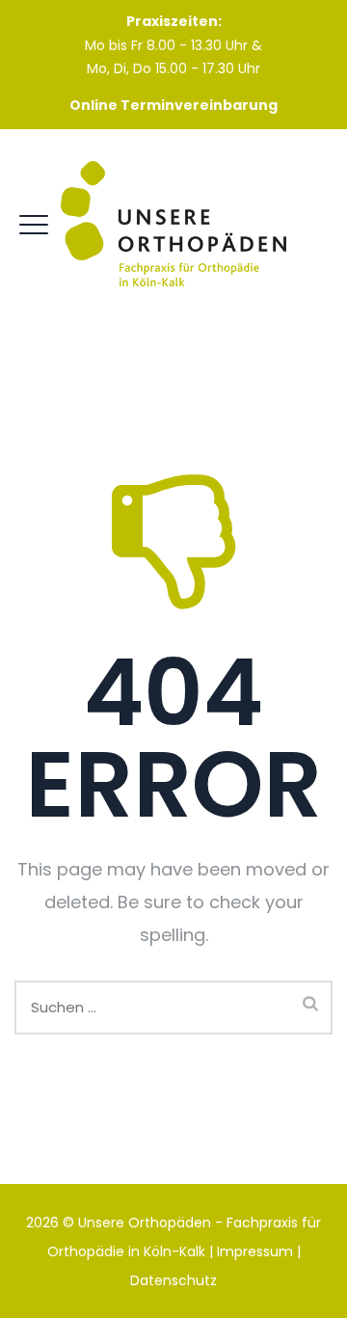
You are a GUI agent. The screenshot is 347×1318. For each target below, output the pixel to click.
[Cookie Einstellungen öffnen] (38, 1279)
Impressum (255, 1251)
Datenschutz (173, 1280)
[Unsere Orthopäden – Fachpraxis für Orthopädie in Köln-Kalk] (173, 224)
